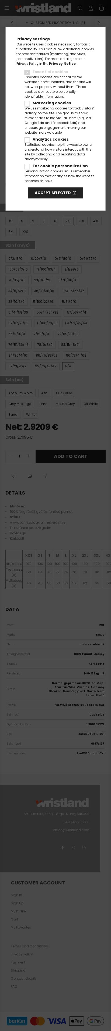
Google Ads (34, 122)
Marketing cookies (52, 103)
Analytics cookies (51, 139)
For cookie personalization (60, 166)
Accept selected (53, 192)
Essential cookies (50, 71)
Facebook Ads (64, 122)
